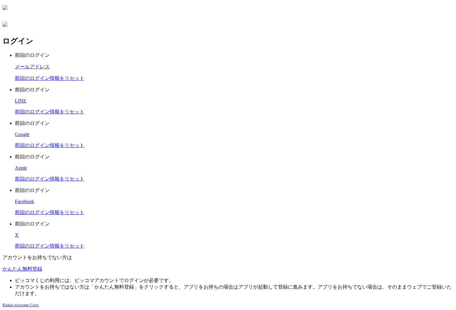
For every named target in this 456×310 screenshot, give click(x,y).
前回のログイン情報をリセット (49, 78)
